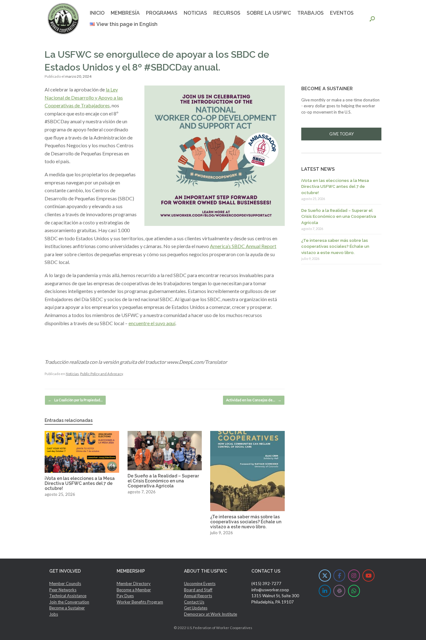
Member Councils (65, 583)
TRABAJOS (310, 13)
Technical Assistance (67, 595)
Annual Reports (198, 595)
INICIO (97, 13)
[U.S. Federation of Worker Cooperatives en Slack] (339, 591)
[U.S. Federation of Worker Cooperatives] (63, 18)
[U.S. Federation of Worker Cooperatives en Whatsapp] (354, 591)
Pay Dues (125, 595)
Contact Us (194, 601)
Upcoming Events (199, 583)
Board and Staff (198, 589)
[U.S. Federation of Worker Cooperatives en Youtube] (368, 575)
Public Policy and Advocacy (101, 374)
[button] (372, 18)
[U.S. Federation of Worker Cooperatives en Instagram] (354, 575)
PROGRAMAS (161, 13)
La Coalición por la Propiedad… (75, 400)
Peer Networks (62, 589)
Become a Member (134, 589)
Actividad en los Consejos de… (253, 400)
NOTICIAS (195, 13)
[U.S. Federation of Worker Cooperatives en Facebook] (339, 575)
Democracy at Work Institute (210, 614)
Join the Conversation (69, 601)
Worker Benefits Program (140, 601)
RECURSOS (226, 13)
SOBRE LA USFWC (269, 13)
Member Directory (134, 583)
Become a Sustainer (67, 607)
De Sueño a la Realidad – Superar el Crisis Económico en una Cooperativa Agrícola (338, 216)
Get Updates (195, 607)
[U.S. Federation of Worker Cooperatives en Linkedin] (325, 591)
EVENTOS (342, 13)
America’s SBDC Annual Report (243, 246)
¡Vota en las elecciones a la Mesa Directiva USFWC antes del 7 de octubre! (335, 186)
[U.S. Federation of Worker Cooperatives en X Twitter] (325, 575)
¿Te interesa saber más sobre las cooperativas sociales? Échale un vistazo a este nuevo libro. (335, 246)
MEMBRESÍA (125, 13)
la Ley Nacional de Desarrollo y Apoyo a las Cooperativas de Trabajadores (84, 97)
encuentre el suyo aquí (151, 323)
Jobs (53, 614)
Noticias (72, 374)
